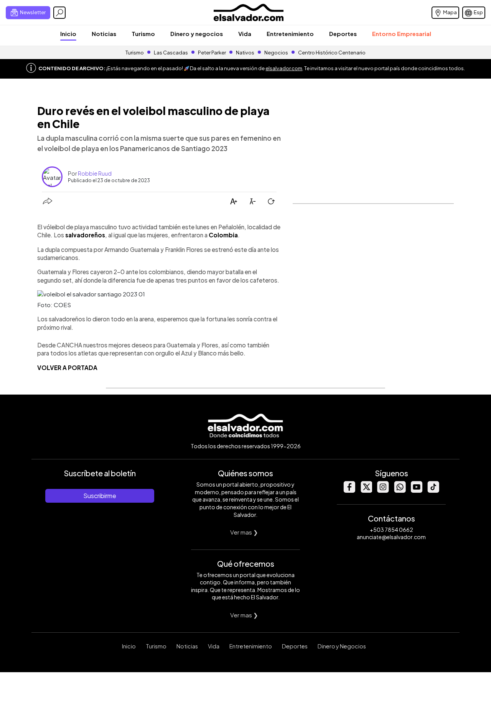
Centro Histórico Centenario (332, 52)
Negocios (276, 52)
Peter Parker (212, 52)
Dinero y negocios (196, 33)
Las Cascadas (171, 52)
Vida (244, 33)
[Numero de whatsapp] (400, 490)
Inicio (68, 33)
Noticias (104, 33)
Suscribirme (99, 496)
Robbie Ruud (95, 173)
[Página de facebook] (349, 490)
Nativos (245, 52)
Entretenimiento (290, 33)
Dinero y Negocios (342, 646)
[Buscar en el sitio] (59, 13)
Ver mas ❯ (244, 532)
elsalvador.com (283, 68)
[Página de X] (366, 490)
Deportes (343, 33)
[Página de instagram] (383, 490)
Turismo (143, 33)
